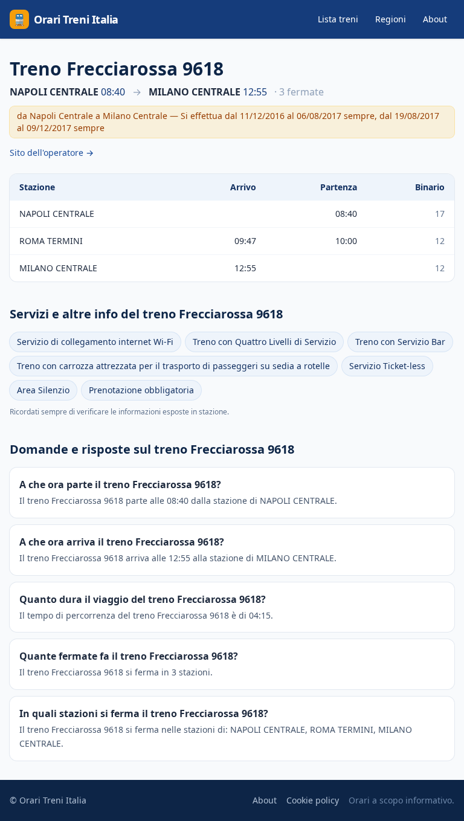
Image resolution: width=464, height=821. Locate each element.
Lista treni (338, 19)
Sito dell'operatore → (52, 152)
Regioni (390, 19)
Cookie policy (312, 800)
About (435, 19)
